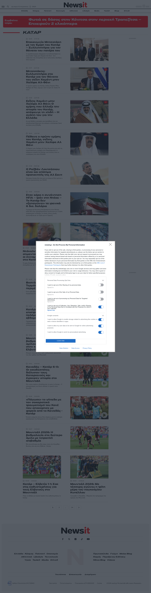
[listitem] (75, 280)
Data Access (75, 348)
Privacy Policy (87, 348)
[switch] (101, 285)
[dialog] (75, 296)
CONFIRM (61, 341)
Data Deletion (63, 348)
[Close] (111, 245)
